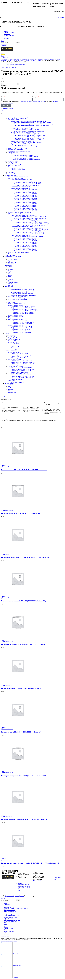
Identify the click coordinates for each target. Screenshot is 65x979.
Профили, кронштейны (14, 165)
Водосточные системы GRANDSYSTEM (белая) (27, 129)
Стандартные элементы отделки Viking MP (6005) (27, 182)
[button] (3, 465)
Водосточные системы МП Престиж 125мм (22, 132)
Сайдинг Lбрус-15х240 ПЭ (18, 358)
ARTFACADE (11, 385)
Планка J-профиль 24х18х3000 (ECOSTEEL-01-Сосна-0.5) (21, 732)
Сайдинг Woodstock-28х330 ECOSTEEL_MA (23, 369)
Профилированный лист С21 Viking (20, 320)
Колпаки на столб (12, 259)
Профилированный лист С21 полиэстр (21, 323)
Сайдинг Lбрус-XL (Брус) (15, 359)
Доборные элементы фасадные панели (18, 252)
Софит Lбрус (11, 380)
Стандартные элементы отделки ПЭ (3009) (25, 195)
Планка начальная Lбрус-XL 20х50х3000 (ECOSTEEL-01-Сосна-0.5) (24, 470)
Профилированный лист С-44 (16, 318)
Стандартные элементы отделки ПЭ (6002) (25, 202)
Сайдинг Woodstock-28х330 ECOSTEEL (22, 368)
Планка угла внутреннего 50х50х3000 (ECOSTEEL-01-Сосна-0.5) (23, 601)
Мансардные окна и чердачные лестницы (19, 151)
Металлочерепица (9, 286)
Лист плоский (11, 302)
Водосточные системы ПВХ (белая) (23, 145)
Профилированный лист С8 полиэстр (21, 332)
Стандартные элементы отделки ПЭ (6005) (25, 203)
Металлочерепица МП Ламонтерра (17, 288)
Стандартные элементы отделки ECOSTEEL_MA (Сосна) (29, 225)
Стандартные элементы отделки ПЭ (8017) (25, 211)
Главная (3, 59)
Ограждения (11, 261)
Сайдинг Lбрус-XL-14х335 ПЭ (19, 365)
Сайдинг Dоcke (12, 336)
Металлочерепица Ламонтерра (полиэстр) (22, 289)
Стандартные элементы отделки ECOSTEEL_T (24, 226)
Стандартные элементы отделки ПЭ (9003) (25, 251)
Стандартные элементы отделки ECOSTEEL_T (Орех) (29, 233)
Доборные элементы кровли (15, 178)
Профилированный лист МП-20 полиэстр (22, 313)
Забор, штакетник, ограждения (13, 256)
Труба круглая (11, 281)
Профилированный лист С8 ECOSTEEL (22, 326)
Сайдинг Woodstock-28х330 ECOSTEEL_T (22, 370)
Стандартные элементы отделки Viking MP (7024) (27, 184)
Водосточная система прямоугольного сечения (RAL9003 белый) (31, 125)
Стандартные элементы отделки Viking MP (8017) (27, 185)
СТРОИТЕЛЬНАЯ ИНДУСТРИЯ (16, 2)
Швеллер (10, 285)
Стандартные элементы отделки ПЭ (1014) (25, 189)
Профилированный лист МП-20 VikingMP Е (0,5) (24, 310)
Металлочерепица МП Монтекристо (18, 296)
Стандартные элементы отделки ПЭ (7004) (25, 208)
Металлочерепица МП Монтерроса (17, 298)
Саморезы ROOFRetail (17, 168)
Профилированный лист (11, 300)
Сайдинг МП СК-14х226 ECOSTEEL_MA (22, 376)
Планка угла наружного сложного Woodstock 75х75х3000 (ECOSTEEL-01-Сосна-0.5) (30, 863)
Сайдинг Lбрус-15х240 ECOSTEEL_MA (22, 355)
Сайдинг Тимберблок (17, 345)
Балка (9, 268)
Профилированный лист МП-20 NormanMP (23, 306)
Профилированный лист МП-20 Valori (21, 308)
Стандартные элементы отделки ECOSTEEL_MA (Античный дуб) (32, 222)
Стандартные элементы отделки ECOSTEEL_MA (24, 221)
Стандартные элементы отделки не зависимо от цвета (28, 236)
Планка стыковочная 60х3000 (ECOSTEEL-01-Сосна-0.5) (20, 513)
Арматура (10, 266)
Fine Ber (10, 387)
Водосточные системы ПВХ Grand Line (21, 144)
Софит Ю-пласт (15, 346)
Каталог (3, 54)
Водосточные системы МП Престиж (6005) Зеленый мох (29, 135)
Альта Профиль (12, 392)
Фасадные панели (9, 383)
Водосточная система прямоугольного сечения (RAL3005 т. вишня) (32, 122)
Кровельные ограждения (17, 154)
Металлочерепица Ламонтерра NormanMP (22, 290)
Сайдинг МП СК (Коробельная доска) (18, 373)
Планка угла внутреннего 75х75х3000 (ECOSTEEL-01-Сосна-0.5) (23, 776)
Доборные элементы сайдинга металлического (34, 59)
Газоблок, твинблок (13, 162)
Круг (9, 272)
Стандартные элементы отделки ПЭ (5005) (25, 199)
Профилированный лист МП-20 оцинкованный (24, 312)
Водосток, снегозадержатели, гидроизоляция (17, 117)
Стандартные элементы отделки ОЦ (21, 186)
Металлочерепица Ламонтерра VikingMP (22, 293)
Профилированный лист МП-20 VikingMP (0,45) (24, 309)
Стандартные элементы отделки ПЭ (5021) (25, 201)
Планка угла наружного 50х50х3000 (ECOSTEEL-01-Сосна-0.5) (23, 644)
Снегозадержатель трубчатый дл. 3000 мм (22, 158)
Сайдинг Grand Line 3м (14, 339)
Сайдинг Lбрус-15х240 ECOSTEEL (20, 353)
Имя (2, 97)
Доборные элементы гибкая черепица (18, 176)
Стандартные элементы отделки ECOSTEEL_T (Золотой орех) (31, 231)
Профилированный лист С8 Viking (20, 329)
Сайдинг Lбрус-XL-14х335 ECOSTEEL (21, 360)
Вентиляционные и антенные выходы (18, 118)
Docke (9, 386)
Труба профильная (13, 282)
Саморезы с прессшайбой (18, 169)
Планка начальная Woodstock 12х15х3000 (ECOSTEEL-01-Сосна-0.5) (25, 557)
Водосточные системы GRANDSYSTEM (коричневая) (29, 131)
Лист (9, 273)
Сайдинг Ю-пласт (13, 342)
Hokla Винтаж (15, 343)
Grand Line (11, 389)
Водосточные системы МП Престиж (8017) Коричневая (29, 138)
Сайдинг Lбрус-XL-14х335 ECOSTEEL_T (22, 363)
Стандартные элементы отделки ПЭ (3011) (25, 196)
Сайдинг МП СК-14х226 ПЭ (18, 379)
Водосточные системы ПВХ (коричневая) (25, 146)
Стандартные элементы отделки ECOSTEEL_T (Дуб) (28, 228)
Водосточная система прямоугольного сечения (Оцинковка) (30, 126)
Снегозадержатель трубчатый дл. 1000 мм (22, 155)
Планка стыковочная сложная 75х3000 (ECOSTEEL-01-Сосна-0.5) (24, 819)
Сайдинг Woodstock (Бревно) (15, 366)
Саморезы (10, 166)
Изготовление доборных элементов (17, 253)
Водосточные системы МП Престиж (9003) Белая (27, 139)
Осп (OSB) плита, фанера (15, 164)
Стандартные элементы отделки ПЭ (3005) (25, 194)
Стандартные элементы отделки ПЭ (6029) (25, 206)
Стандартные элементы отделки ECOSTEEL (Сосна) (26, 60)
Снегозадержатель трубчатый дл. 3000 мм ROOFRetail (25, 159)
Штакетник (11, 263)
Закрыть (3, 110)
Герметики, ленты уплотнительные (17, 148)
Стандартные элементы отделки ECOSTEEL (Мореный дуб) (30, 218)
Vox (9, 390)
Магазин (7, 59)
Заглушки (10, 269)
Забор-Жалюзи (12, 258)
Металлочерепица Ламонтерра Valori (21, 292)
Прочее (10, 276)
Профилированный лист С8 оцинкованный (23, 330)
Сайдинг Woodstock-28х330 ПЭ (19, 372)
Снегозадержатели (13, 152)
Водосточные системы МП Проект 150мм (22, 141)
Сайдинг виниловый (10, 335)
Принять (14, 941)
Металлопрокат (9, 265)
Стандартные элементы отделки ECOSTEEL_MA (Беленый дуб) (31, 223)
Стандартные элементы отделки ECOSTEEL (23, 215)
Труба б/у (10, 279)
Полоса (10, 275)
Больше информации (6, 941)
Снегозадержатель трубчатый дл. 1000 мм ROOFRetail (25, 156)
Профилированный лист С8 (15, 325)
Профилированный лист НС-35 (16, 316)
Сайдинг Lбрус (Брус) (14, 352)
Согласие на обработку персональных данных (32, 101)
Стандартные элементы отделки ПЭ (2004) (25, 191)
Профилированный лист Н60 (16, 315)
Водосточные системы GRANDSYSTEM (22, 128)
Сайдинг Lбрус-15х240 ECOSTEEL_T (21, 356)
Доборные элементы (16, 59)
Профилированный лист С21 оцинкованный (23, 322)
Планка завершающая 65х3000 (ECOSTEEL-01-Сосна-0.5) (21, 688)
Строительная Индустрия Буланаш (14, 896)
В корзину (3, 85)
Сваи (9, 278)
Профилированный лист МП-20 (16, 305)
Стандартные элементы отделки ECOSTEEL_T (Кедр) (29, 232)
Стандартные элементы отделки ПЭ (21, 188)
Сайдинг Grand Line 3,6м (14, 338)
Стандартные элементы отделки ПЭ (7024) (25, 209)
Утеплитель (11, 172)
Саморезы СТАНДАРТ (17, 171)
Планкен (16, 349)
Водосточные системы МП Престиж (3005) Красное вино (29, 134)
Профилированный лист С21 (16, 319)
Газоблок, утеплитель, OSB (12, 161)
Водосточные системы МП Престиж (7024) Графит (28, 136)
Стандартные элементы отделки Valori (21, 179)
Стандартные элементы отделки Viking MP (22, 181)
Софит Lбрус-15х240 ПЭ (17, 382)
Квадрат (10, 271)
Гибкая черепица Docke (11, 174)
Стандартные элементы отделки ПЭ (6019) (25, 205)
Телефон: (35, 97)
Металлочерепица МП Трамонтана (17, 299)
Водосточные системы (14, 119)
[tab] (34, 397)
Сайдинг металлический (11, 350)
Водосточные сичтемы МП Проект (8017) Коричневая (28, 142)
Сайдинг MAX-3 (12, 340)
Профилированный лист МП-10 (16, 303)
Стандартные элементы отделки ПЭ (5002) (25, 198)
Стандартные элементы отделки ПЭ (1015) (25, 239)
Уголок (10, 283)
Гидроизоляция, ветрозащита (15, 149)
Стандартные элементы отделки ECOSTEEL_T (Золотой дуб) (31, 229)
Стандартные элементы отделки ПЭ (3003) (25, 192)
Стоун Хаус (14, 348)
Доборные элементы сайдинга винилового (19, 212)
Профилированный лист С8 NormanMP (21, 328)
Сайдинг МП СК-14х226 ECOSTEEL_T (22, 377)
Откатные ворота (12, 262)
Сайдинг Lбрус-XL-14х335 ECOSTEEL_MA (23, 362)
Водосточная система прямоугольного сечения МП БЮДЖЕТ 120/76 (29, 121)
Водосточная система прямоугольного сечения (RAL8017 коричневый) (33, 124)
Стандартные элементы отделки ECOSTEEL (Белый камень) (30, 216)
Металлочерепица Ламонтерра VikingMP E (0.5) (24, 295)
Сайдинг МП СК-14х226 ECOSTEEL (21, 375)
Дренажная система (10, 255)
